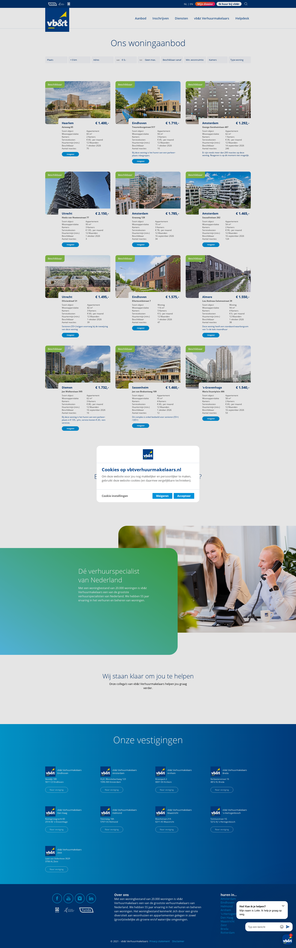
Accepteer (184, 496)
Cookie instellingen (115, 496)
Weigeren (162, 496)
